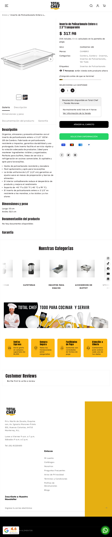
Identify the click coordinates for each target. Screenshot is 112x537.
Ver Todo (84, 62)
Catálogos (49, 462)
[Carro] (104, 6)
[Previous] (5, 59)
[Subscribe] (106, 508)
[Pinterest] (75, 155)
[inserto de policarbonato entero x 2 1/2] (28, 59)
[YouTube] (98, 519)
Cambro (84, 56)
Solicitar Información (84, 136)
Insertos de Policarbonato (93, 59)
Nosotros (48, 466)
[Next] (50, 59)
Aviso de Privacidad (54, 474)
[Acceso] (98, 6)
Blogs (47, 490)
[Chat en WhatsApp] (105, 530)
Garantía (43, 120)
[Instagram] (80, 519)
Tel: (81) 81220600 (13, 445)
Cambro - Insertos (98, 56)
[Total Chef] (55, 6)
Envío (75, 39)
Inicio (5, 15)
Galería (6, 107)
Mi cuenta (49, 458)
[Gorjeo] (68, 155)
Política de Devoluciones (50, 484)
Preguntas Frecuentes (54, 470)
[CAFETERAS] (17, 268)
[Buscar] (91, 6)
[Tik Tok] (86, 519)
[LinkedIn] (104, 519)
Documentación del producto (18, 120)
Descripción (20, 107)
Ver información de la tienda (77, 113)
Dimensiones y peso (13, 114)
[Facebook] (61, 155)
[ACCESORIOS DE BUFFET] (72, 268)
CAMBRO (84, 51)
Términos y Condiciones (55, 479)
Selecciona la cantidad (73, 85)
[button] (6, 6)
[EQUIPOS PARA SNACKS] (44, 268)
